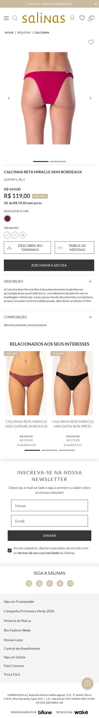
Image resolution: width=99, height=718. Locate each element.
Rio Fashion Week (17, 630)
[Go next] (90, 98)
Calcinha (41, 32)
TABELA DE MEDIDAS (77, 247)
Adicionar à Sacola (49, 265)
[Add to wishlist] (91, 42)
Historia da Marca (17, 621)
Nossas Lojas (13, 640)
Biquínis (24, 32)
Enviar (49, 535)
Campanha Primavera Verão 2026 (29, 611)
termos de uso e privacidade (38, 553)
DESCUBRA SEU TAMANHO (30, 247)
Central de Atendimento (22, 648)
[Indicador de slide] (41, 161)
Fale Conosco (14, 666)
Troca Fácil (12, 674)
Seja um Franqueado (19, 601)
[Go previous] (8, 98)
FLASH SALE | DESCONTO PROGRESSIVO (49, 3)
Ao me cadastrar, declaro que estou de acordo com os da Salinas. (50, 550)
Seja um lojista (14, 657)
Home (9, 32)
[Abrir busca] (15, 17)
